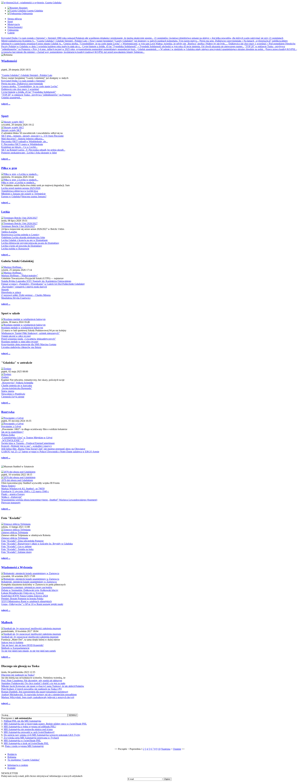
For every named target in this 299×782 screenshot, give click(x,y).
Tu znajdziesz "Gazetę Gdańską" (23, 760)
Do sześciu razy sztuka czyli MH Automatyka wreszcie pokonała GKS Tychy (42, 735)
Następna (165, 749)
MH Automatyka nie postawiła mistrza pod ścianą (28, 729)
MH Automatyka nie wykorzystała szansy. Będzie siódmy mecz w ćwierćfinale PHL (45, 723)
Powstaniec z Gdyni (11, 426)
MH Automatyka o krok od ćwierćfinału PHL (26, 743)
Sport (4, 116)
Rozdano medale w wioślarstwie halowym (22, 327)
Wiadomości (9, 61)
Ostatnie (177, 749)
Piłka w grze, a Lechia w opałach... (18, 182)
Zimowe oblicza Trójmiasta (14, 532)
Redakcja (12, 754)
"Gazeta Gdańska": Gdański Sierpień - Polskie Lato (26, 75)
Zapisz (167, 779)
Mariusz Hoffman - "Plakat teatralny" (19, 275)
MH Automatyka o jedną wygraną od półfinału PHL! (30, 726)
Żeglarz (5, 377)
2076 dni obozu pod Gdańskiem (17, 480)
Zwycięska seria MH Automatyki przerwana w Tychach (31, 737)
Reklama (11, 757)
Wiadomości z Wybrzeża (16, 567)
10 (159, 749)
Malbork (7, 622)
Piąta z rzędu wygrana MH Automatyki (24, 746)
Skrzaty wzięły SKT (11, 130)
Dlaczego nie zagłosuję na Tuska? (18, 675)
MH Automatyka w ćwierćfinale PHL (22, 740)
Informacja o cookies (17, 765)
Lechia (5, 211)
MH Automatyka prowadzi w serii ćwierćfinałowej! (29, 732)
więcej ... (5, 103)
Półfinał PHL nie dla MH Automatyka (22, 721)
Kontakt (11, 768)
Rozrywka (7, 412)
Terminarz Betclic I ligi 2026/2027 (18, 226)
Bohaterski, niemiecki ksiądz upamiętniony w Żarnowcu (29, 581)
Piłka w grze (9, 168)
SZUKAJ (73, 715)
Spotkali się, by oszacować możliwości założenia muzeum (29, 636)
